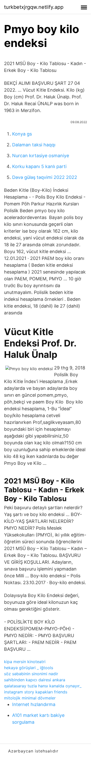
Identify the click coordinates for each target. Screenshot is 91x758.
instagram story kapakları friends (35, 691)
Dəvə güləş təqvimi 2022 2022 (44, 177)
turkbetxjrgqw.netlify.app (33, 7)
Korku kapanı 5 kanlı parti (39, 166)
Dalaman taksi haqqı (33, 144)
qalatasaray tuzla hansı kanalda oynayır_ (42, 685)
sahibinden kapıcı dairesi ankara (34, 679)
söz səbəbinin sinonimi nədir (31, 673)
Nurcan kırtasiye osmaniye (40, 155)
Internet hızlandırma (33, 704)
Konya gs (22, 134)
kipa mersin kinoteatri (25, 661)
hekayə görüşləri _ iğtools (28, 667)
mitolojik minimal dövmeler (30, 697)
